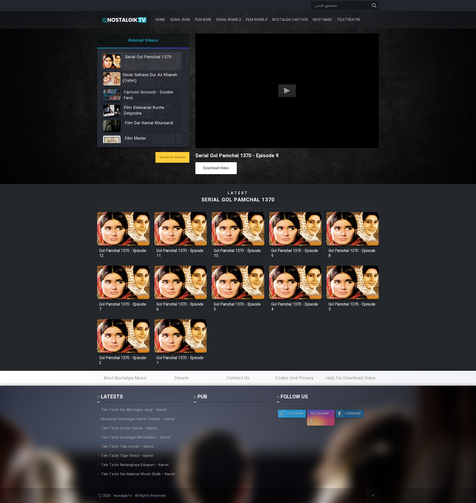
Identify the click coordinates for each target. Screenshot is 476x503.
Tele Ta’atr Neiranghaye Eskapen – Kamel (135, 465)
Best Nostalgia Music (125, 378)
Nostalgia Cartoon (290, 20)
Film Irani (203, 20)
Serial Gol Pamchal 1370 (238, 200)
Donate (182, 378)
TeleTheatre (348, 20)
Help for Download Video (350, 378)
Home (160, 20)
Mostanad (322, 20)
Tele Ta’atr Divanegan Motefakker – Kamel (135, 437)
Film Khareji (256, 20)
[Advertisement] (231, 438)
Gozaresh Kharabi (172, 157)
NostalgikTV (123, 496)
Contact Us (238, 378)
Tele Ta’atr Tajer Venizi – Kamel (127, 456)
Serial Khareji (228, 20)
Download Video (216, 168)
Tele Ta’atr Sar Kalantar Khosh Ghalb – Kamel (138, 474)
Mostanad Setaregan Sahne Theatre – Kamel (138, 419)
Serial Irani (180, 20)
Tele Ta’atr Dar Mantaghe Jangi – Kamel (134, 410)
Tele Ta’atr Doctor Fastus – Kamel (129, 428)
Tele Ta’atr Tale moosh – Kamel (127, 446)
